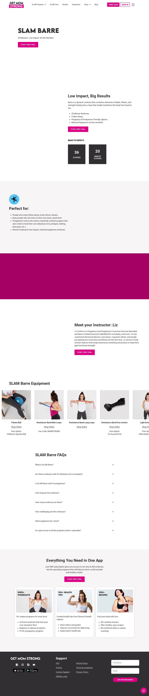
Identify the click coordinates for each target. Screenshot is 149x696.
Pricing (59, 668)
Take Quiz (113, 4)
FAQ (57, 663)
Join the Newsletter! (125, 680)
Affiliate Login (61, 676)
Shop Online (16, 427)
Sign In (125, 4)
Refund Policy (82, 663)
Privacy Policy (82, 672)
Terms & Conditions (84, 668)
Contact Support (63, 672)
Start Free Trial (28, 45)
